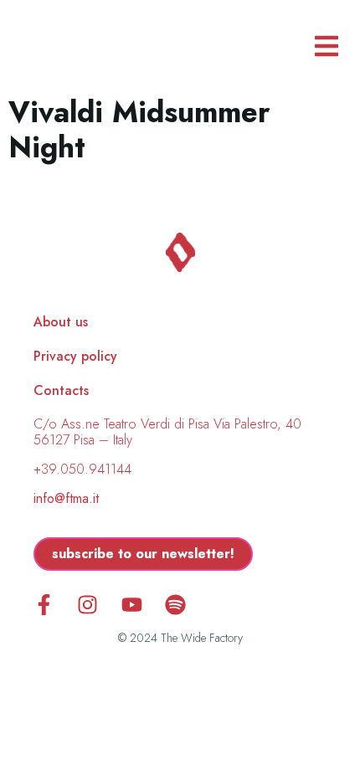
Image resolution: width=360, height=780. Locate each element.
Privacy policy (75, 356)
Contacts (61, 390)
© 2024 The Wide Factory (180, 637)
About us (60, 322)
